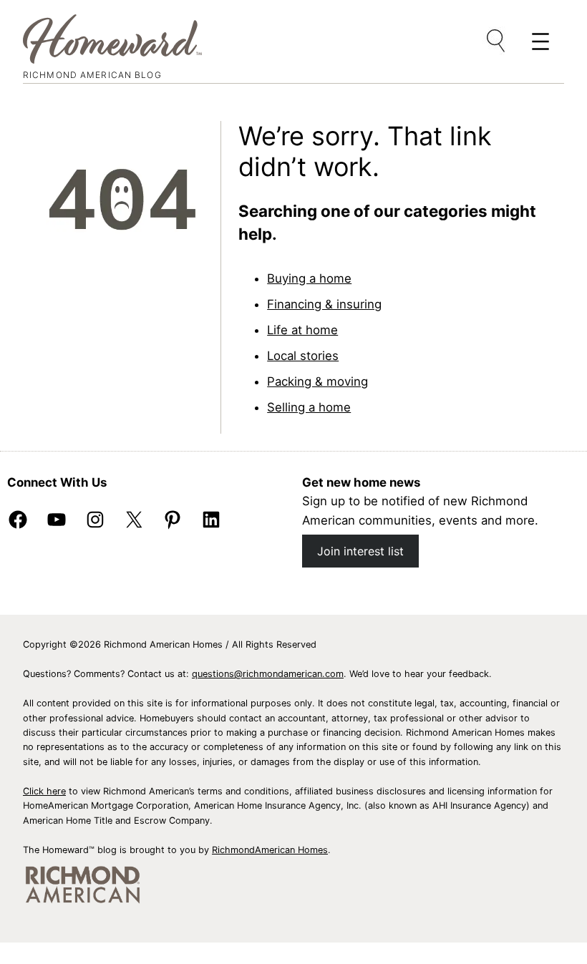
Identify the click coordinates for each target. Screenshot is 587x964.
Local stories (303, 356)
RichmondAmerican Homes (270, 849)
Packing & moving (317, 381)
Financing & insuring (324, 304)
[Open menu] (496, 41)
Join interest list (360, 551)
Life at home (302, 330)
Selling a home (309, 407)
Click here (44, 791)
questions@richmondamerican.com (268, 673)
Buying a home (309, 278)
